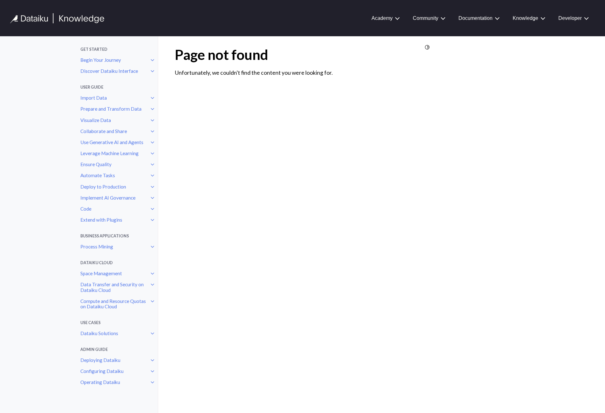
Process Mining (96, 246)
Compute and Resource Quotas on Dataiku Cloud (113, 304)
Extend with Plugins (101, 220)
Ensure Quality (96, 164)
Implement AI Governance (107, 198)
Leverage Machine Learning (109, 153)
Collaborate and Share (103, 131)
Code (85, 209)
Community (425, 18)
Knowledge (525, 18)
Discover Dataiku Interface (109, 71)
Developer (570, 18)
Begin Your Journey (100, 60)
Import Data (93, 98)
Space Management (101, 273)
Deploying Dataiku (100, 360)
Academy (382, 18)
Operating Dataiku (100, 382)
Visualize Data (95, 120)
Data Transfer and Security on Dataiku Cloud (112, 287)
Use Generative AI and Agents (111, 142)
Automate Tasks (97, 175)
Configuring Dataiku (102, 371)
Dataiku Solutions (99, 333)
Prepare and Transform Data (110, 109)
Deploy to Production (103, 186)
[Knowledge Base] (60, 18)
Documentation (475, 18)
